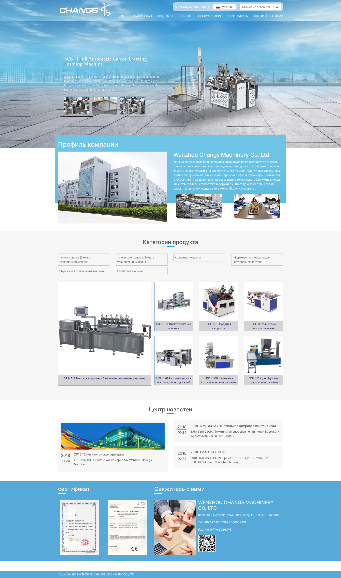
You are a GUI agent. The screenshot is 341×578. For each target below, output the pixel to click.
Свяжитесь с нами (268, 16)
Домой (123, 16)
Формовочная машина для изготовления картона (251, 259)
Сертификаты (237, 16)
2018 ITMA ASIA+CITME (208, 452)
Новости (186, 16)
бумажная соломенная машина (82, 271)
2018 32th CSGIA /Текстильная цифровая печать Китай (233, 426)
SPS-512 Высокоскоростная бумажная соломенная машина (104, 378)
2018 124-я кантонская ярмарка (99, 454)
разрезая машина (189, 257)
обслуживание (210, 16)
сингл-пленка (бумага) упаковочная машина (75, 259)
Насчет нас (143, 16)
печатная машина (131, 271)
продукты (165, 16)
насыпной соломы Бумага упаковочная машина (135, 259)
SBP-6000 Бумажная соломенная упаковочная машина (218, 382)
